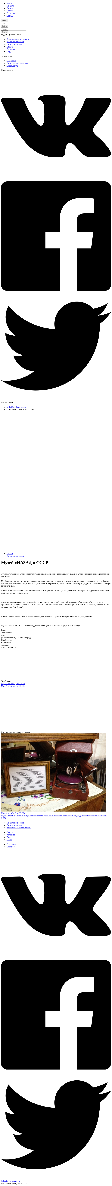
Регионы (11, 13)
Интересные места (15, 556)
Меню (4, 20)
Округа (10, 15)
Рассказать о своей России (19, 827)
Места (9, 3)
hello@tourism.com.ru (16, 407)
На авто (10, 6)
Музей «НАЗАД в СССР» (13, 683)
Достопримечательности (18, 39)
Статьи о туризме (15, 44)
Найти (4, 26)
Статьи (10, 8)
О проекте (11, 60)
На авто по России (15, 41)
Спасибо (11, 847)
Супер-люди (12, 65)
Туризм (10, 553)
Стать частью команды (17, 63)
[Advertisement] (12, 454)
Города (10, 11)
